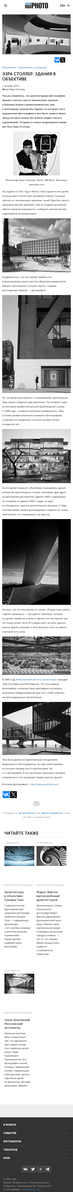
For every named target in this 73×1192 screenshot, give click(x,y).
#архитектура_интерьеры (33, 67)
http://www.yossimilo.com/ (44, 784)
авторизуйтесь (26, 813)
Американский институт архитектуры (36, 679)
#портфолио (9, 67)
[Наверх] (68, 1180)
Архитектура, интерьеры (18, 885)
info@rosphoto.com (30, 1189)
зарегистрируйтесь (52, 813)
